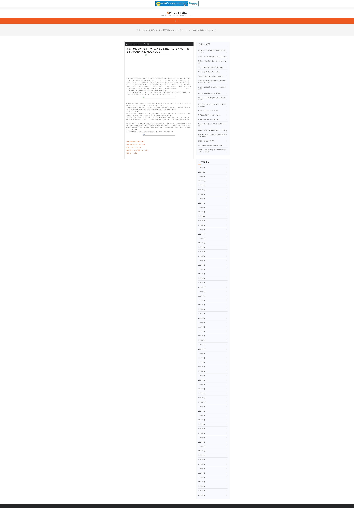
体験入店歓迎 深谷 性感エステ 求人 (209, 119)
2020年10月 (202, 455)
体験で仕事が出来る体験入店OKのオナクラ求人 (212, 130)
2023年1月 (201, 336)
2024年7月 (201, 256)
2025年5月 (201, 212)
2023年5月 (201, 318)
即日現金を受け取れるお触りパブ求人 (209, 115)
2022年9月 (201, 353)
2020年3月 (201, 486)
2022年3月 (201, 380)
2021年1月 (201, 442)
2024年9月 (201, 247)
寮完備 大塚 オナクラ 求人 (206, 141)
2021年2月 (201, 437)
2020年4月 (201, 482)
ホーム (177, 21)
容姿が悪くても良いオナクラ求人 (208, 110)
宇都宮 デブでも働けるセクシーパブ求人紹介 (212, 56)
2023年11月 (202, 291)
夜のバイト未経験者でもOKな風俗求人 (210, 93)
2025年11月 (202, 185)
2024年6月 (201, 260)
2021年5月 (201, 424)
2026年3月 (201, 168)
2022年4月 (201, 376)
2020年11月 (202, 451)
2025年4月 (201, 216)
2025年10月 (202, 190)
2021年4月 (201, 429)
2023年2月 (201, 331)
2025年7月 (201, 203)
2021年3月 (201, 433)
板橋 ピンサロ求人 (132, 153)
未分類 (147, 44)
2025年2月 (201, 225)
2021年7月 (201, 415)
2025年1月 (201, 229)
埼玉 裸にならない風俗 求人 (135, 144)
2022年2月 (201, 384)
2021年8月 (201, 411)
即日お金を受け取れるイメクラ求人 (209, 72)
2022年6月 (201, 367)
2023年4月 (201, 322)
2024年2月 (201, 278)
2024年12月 (202, 234)
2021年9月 (201, 407)
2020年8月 (201, 464)
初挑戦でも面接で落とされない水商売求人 (211, 76)
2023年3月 (201, 327)
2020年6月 (201, 473)
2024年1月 (201, 283)
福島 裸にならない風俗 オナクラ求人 (137, 150)
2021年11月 (202, 398)
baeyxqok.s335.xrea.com (135, 44)
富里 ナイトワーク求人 (133, 147)
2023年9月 (201, 300)
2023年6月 (201, 314)
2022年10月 (202, 349)
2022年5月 (201, 371)
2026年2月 (201, 172)
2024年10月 (202, 243)
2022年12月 (202, 340)
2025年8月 (201, 199)
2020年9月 (201, 460)
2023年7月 (201, 309)
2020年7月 (201, 468)
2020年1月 (201, 495)
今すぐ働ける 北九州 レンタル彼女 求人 (210, 145)
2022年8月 (201, 358)
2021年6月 (201, 420)
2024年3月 (201, 274)
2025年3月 (201, 221)
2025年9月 (201, 194)
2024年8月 (201, 252)
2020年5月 (201, 477)
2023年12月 (202, 287)
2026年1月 (201, 176)
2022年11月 (202, 345)
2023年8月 (201, 305)
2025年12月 (202, 181)
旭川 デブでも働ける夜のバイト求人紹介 (211, 67)
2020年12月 (202, 446)
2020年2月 (201, 491)
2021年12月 (202, 393)
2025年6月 (201, 207)
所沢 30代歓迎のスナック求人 (135, 141)
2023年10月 (202, 296)
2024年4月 (201, 269)
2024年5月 (201, 265)
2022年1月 (201, 389)
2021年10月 (202, 402)
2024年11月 (202, 238)
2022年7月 (201, 362)
